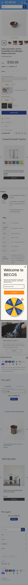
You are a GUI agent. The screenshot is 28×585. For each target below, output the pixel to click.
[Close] (25, 267)
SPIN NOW (14, 292)
